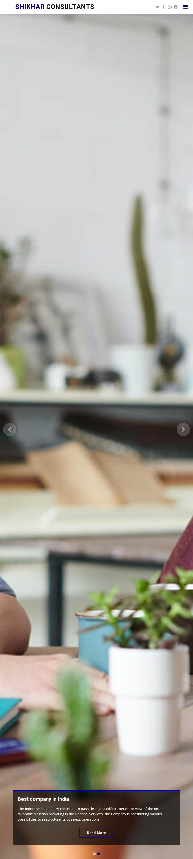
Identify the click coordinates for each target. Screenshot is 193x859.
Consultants (54, 7)
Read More (96, 833)
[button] (9, 429)
